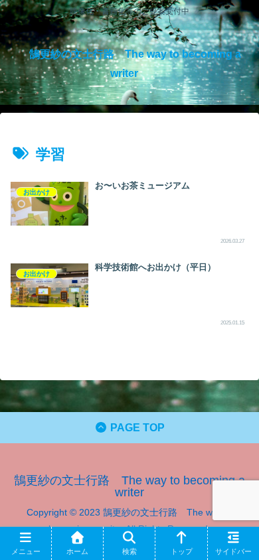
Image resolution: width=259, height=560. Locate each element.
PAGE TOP (136, 427)
